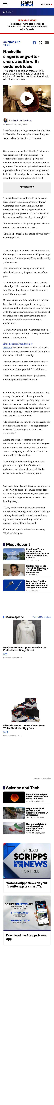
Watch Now (46, 4)
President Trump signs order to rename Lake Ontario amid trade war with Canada (27, 26)
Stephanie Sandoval (22, 120)
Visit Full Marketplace (42, 617)
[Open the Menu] (4, 4)
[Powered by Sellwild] (47, 778)
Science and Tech (11, 43)
